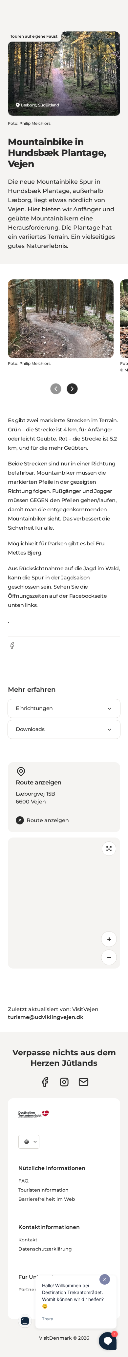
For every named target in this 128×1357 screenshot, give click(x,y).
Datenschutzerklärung (45, 1249)
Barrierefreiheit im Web (46, 1199)
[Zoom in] (109, 939)
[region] (64, 903)
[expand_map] (109, 848)
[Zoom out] (109, 957)
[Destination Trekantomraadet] (33, 1114)
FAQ (23, 1181)
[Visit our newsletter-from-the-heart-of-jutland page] (83, 1082)
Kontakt (27, 1240)
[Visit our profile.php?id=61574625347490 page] (45, 1082)
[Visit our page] (64, 1082)
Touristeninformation (43, 1190)
